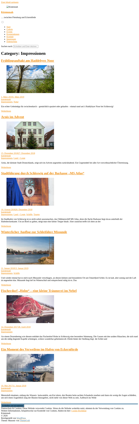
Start (8, 27)
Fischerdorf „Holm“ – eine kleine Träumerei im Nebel (39, 290)
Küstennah (7, 12)
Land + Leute (19, 158)
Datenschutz (12, 41)
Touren (37, 214)
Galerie (10, 29)
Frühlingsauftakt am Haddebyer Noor (27, 60)
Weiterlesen (6, 111)
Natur (16, 102)
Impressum (11, 39)
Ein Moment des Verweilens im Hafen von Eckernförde (39, 349)
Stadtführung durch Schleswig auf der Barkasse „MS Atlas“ (42, 173)
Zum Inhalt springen (9, 2)
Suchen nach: (7, 46)
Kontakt (10, 37)
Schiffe (29, 214)
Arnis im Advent (12, 117)
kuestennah (6, 99)
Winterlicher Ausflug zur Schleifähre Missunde (34, 232)
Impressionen (6, 102)
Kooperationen (13, 34)
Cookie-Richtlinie (78, 411)
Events (9, 32)
